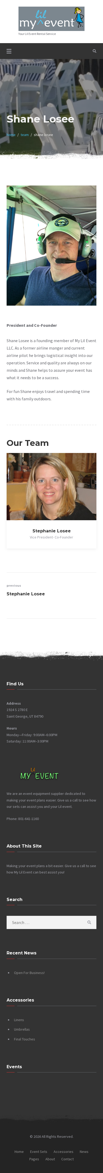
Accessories (63, 1151)
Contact (67, 1159)
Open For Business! (29, 972)
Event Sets (38, 1151)
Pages (34, 1159)
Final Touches (24, 1039)
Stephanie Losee (51, 530)
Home (19, 1151)
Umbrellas (22, 1029)
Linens (19, 1019)
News (84, 1151)
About (50, 1159)
